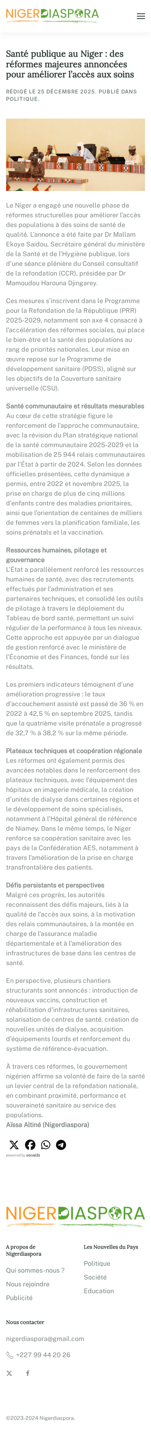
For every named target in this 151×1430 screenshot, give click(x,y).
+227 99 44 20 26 (43, 1355)
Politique (97, 1263)
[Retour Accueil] (53, 16)
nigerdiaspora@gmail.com (45, 1339)
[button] (141, 16)
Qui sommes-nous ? (35, 1270)
